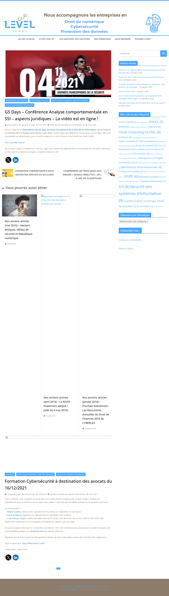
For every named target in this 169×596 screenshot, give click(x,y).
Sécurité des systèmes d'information (19, 105)
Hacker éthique (156, 154)
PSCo (121, 177)
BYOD (124, 126)
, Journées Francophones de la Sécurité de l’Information (71, 129)
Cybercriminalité (128, 141)
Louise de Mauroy (14, 515)
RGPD (52, 125)
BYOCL (156, 122)
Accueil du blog (26, 39)
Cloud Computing (133, 132)
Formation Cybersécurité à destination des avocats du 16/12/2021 (34, 172)
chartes (154, 126)
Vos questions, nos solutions (74, 39)
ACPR (132, 122)
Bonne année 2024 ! (127, 91)
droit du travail (146, 145)
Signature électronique (153, 181)
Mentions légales (126, 248)
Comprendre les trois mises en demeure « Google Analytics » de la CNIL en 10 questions (82, 174)
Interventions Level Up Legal (16, 100)
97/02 (123, 122)
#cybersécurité (37, 531)
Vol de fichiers (145, 206)
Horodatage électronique (129, 158)
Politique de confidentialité (130, 240)
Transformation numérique (142, 201)
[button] (8, 160)
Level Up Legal (29, 125)
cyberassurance (150, 138)
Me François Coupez (17, 518)
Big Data (145, 122)
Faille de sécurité (126, 154)
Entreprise (157, 149)
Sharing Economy (133, 181)
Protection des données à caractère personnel (70, 100)
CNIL (155, 132)
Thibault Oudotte (13, 511)
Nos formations (102, 39)
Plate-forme (148, 172)
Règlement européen (150, 176)
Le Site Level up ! (47, 39)
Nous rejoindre (122, 39)
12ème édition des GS (32, 129)
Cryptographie (138, 138)
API (139, 122)
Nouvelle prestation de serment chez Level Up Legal (141, 103)
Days (44, 129)
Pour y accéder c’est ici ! (15, 142)
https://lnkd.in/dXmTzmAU (34, 543)
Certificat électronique (138, 127)
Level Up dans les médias (39, 100)
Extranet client (143, 39)
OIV (138, 162)
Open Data (146, 163)
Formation (10, 474)
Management (147, 158)
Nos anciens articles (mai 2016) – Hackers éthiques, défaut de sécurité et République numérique (18, 229)
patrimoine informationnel (141, 167)
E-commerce (142, 149)
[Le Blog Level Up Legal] (84, 13)
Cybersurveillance (148, 141)
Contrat (125, 137)
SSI (84, 125)
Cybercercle (69, 148)
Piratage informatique (131, 171)
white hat (158, 207)
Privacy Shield (160, 172)
